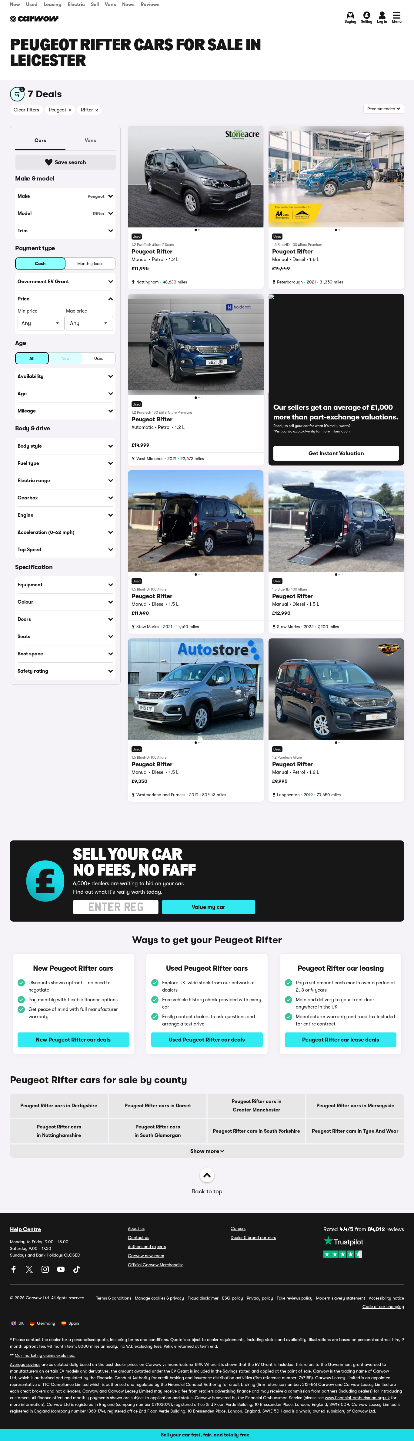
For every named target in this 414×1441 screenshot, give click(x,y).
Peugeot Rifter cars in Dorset (158, 1105)
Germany (46, 1323)
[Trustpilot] (363, 1247)
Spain (73, 1323)
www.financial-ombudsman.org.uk (357, 1397)
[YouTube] (61, 1271)
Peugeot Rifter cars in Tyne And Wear (355, 1131)
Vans (110, 4)
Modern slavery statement (340, 1298)
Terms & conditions (113, 1298)
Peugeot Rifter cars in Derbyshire (58, 1105)
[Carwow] (34, 18)
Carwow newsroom (146, 1255)
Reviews (150, 4)
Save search (70, 162)
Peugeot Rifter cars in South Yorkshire (256, 1131)
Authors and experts (147, 1246)
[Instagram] (46, 1271)
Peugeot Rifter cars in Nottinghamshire (59, 1131)
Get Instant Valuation (336, 453)
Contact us (138, 1237)
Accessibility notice (386, 1298)
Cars (40, 140)
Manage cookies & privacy (159, 1298)
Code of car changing (383, 1306)
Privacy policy (260, 1298)
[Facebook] (14, 1271)
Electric (76, 4)
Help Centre (25, 1229)
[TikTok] (76, 1271)
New (15, 4)
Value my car (208, 907)
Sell (95, 4)
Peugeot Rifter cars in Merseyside (355, 1105)
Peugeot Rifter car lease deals (340, 1040)
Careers (238, 1228)
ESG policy (232, 1298)
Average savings (25, 1364)
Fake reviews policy (294, 1298)
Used (32, 4)
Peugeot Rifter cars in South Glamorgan (158, 1131)
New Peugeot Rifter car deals (73, 1040)
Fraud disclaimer (203, 1298)
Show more (205, 1151)
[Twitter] (30, 1271)
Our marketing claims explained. (45, 1355)
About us (136, 1228)
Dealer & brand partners (253, 1237)
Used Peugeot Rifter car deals (207, 1040)
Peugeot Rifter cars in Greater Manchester (257, 1106)
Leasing (53, 4)
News (128, 4)
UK (21, 1323)
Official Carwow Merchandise (155, 1264)
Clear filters (26, 110)
